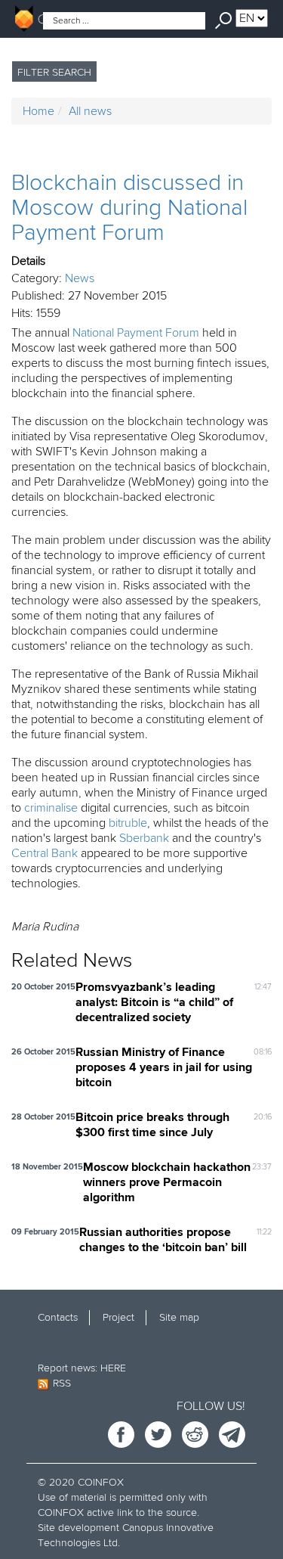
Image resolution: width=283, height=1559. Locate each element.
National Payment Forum (135, 332)
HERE (113, 1368)
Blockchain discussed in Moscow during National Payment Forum (129, 208)
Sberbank (144, 838)
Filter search (54, 72)
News (79, 278)
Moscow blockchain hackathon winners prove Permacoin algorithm (167, 1183)
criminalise (51, 807)
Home (38, 111)
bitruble (128, 823)
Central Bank (44, 853)
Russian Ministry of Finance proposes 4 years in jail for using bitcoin (163, 1068)
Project (118, 1317)
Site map (179, 1317)
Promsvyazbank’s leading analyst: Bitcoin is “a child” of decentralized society (154, 1003)
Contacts (58, 1317)
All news (90, 111)
